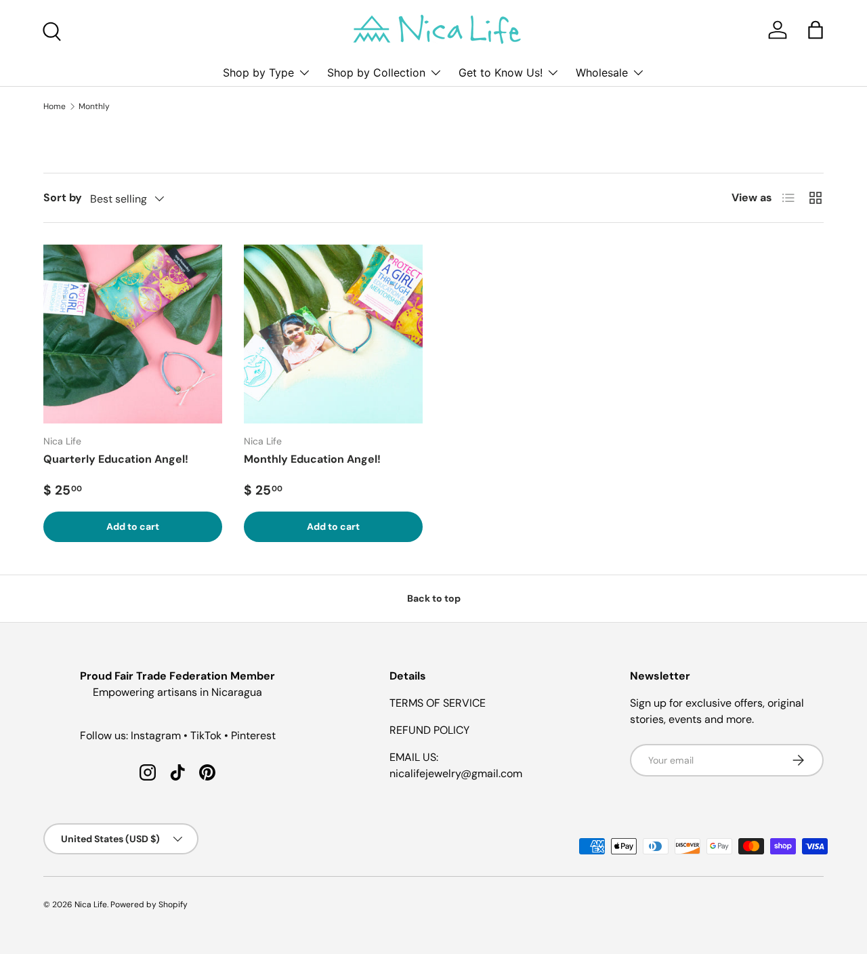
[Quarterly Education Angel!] (132, 334)
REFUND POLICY (429, 730)
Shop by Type (258, 72)
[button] (815, 30)
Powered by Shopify (149, 904)
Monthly (94, 106)
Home (54, 106)
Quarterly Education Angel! (115, 459)
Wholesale (602, 72)
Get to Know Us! (501, 72)
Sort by (62, 197)
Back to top (434, 598)
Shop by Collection (376, 72)
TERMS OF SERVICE (437, 703)
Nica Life (91, 904)
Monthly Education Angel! (312, 459)
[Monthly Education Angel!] (333, 334)
